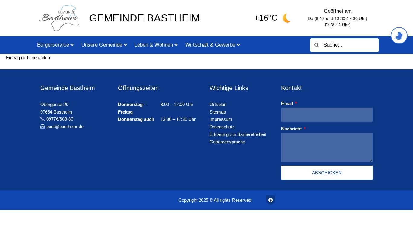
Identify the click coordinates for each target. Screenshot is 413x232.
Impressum (221, 119)
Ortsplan (218, 104)
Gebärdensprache (227, 141)
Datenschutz (222, 126)
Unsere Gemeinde (101, 45)
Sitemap (218, 111)
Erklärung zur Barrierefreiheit (238, 134)
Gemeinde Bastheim (144, 18)
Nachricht (292, 128)
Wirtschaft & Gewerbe (210, 45)
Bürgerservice (53, 45)
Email (287, 103)
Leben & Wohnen (154, 45)
